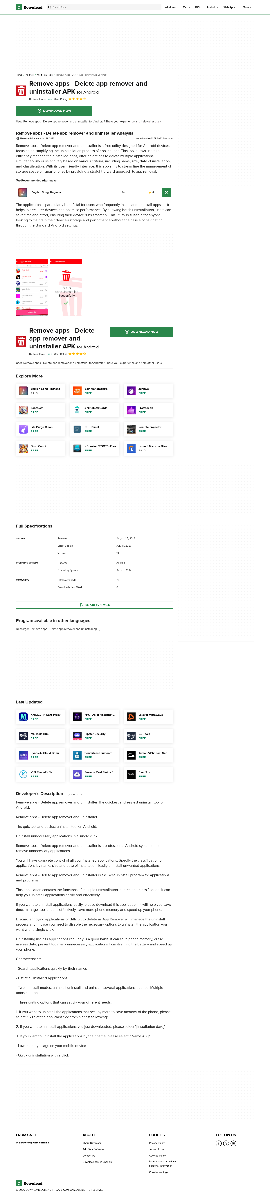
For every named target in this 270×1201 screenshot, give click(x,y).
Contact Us (89, 1155)
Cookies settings (158, 1172)
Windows (170, 7)
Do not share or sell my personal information (162, 1163)
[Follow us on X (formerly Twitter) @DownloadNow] (226, 1143)
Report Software (97, 604)
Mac (185, 7)
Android (211, 7)
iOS (197, 7)
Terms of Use (156, 1149)
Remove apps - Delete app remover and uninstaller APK (88, 88)
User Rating (60, 99)
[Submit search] (50, 7)
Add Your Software (93, 1149)
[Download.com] (29, 7)
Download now (57, 111)
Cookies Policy (157, 1155)
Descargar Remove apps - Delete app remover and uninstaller (55, 629)
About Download (92, 1143)
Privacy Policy (157, 1143)
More (246, 7)
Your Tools (76, 794)
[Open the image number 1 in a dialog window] (66, 287)
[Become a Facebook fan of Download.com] (219, 1143)
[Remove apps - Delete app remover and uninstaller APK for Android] (21, 90)
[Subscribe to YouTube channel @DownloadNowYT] (233, 1143)
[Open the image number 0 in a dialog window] (32, 287)
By (37, 99)
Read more (168, 138)
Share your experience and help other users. (134, 121)
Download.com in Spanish (97, 1161)
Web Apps (229, 7)
